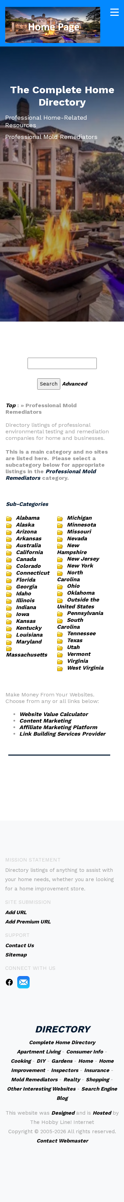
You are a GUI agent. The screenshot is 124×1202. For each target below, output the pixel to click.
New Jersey (83, 558)
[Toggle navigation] (114, 12)
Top (11, 405)
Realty (71, 1079)
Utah (73, 647)
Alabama (27, 518)
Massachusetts (26, 654)
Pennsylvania (85, 613)
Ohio (73, 586)
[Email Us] (23, 982)
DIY (41, 1061)
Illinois (25, 600)
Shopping (97, 1079)
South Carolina (70, 623)
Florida (25, 579)
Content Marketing (45, 720)
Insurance (96, 1070)
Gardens (61, 1061)
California (29, 552)
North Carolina (70, 576)
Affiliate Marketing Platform (58, 727)
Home (85, 1061)
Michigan (79, 518)
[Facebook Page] (9, 982)
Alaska (25, 524)
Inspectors (64, 1070)
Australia (28, 545)
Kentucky (28, 628)
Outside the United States (78, 603)
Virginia (77, 661)
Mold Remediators (34, 1079)
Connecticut (32, 573)
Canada (26, 559)
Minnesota (81, 524)
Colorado (28, 566)
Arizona (26, 531)
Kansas (25, 621)
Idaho (23, 593)
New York (80, 565)
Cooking (21, 1061)
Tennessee (81, 633)
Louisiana (29, 634)
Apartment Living (38, 1052)
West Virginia (85, 667)
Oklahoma (80, 592)
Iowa (22, 614)
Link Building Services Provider (62, 733)
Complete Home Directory (62, 1042)
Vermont (78, 654)
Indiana (26, 607)
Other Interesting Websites (41, 1089)
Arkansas (28, 538)
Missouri (79, 531)
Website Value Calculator (53, 714)
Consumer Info (84, 1052)
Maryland (28, 641)
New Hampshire (71, 548)
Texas (74, 640)
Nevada (77, 538)
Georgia (26, 586)
